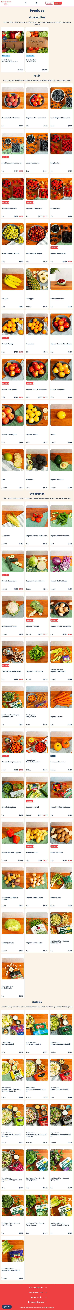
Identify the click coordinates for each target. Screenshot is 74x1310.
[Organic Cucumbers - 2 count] (13, 561)
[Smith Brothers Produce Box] (37, 42)
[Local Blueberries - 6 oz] (37, 143)
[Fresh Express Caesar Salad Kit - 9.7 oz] (13, 1024)
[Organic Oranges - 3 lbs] (13, 324)
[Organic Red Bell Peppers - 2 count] (13, 832)
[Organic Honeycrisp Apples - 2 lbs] (37, 369)
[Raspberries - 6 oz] (61, 143)
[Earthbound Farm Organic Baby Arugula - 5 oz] (13, 1205)
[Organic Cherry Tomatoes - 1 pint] (13, 742)
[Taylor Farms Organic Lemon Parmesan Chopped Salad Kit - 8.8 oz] (13, 1069)
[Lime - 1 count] (13, 460)
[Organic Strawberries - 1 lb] (37, 188)
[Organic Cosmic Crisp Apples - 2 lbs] (61, 324)
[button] (25, 3)
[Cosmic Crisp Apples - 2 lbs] (13, 369)
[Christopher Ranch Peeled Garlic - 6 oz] (13, 968)
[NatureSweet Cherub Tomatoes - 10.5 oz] (37, 742)
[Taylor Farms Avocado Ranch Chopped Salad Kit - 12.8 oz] (13, 1115)
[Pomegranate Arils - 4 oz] (61, 279)
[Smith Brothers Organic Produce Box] (13, 42)
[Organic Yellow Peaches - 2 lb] (13, 98)
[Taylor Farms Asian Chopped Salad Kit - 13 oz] (61, 1069)
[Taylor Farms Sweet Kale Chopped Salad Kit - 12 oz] (13, 1160)
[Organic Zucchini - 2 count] (37, 787)
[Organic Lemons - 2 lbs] (37, 414)
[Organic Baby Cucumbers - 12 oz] (61, 516)
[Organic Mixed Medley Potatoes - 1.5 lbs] (13, 878)
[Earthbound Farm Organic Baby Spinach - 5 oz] (37, 1160)
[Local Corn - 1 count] (13, 516)
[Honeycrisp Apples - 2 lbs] (61, 369)
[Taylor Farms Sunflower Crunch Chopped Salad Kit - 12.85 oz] (37, 1115)
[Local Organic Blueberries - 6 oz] (13, 143)
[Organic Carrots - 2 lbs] (61, 697)
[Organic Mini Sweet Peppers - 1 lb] (61, 787)
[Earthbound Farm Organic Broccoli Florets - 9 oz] (13, 697)
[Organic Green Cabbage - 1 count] (37, 561)
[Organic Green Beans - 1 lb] (37, 923)
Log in (49, 3)
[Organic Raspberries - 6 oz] (13, 188)
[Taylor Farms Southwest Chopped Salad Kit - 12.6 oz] (37, 1069)
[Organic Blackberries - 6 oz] (61, 233)
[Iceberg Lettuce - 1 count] (13, 923)
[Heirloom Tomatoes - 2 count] (61, 742)
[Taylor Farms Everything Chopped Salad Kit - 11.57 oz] (61, 1115)
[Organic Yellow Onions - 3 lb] (37, 878)
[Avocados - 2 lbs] (37, 460)
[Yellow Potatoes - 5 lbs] (37, 832)
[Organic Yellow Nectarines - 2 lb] (37, 98)
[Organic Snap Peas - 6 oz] (13, 787)
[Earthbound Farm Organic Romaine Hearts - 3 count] (13, 1250)
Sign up (57, 3)
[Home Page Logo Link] (5, 3)
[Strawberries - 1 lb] (61, 188)
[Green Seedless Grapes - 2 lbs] (13, 233)
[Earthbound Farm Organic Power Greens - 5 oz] (37, 1205)
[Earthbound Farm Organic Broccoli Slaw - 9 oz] (61, 923)
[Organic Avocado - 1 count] (61, 460)
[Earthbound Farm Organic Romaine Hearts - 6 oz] (61, 1205)
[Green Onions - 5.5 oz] (61, 878)
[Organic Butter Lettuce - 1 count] (37, 651)
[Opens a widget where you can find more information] (7, 1307)
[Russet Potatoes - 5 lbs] (61, 832)
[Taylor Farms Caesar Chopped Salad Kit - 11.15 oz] (61, 1024)
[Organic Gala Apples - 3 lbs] (13, 414)
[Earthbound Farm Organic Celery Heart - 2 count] (61, 651)
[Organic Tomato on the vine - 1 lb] (37, 516)
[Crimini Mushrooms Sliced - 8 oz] (13, 651)
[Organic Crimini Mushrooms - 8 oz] (61, 606)
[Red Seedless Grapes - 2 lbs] (37, 233)
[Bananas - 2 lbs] (13, 279)
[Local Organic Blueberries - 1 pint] (61, 98)
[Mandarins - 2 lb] (37, 324)
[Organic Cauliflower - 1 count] (13, 606)
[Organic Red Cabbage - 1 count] (61, 561)
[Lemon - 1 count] (61, 414)
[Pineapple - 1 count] (37, 279)
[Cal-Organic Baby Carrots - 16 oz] (37, 697)
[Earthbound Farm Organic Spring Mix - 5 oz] (61, 1160)
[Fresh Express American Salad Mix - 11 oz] (37, 1024)
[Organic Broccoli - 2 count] (37, 606)
